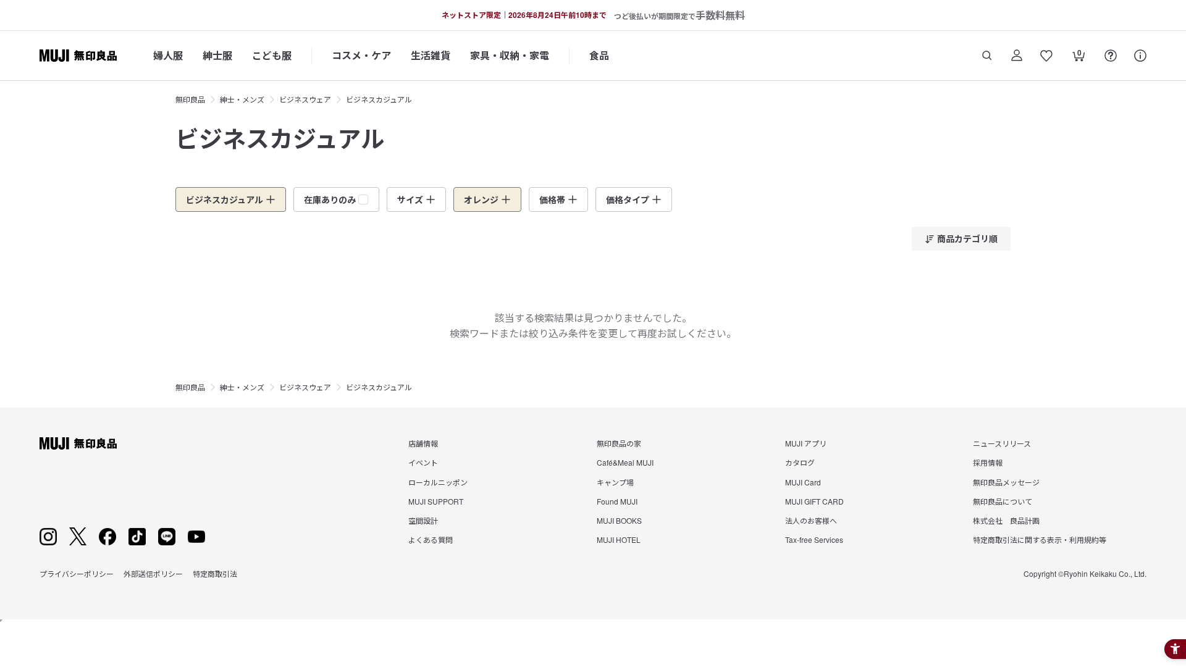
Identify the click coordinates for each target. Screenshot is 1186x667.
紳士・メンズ (242, 99)
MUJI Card (803, 482)
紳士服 (217, 55)
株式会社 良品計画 (1006, 520)
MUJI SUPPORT (435, 501)
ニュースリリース (1002, 443)
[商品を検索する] (987, 55)
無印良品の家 (619, 443)
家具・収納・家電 (509, 55)
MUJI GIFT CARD (814, 501)
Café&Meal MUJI (625, 462)
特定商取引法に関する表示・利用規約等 (1039, 539)
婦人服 (168, 55)
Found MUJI (617, 501)
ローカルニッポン (438, 482)
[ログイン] (1016, 55)
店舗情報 (423, 443)
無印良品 (190, 99)
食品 (599, 55)
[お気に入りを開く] (1046, 55)
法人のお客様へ (811, 520)
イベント (423, 462)
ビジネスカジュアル (379, 99)
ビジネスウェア (305, 99)
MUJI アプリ (805, 443)
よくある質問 (430, 539)
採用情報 (988, 462)
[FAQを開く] (1110, 55)
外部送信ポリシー (153, 573)
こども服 (272, 55)
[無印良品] (78, 443)
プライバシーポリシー (77, 573)
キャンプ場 (615, 482)
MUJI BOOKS (619, 520)
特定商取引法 (215, 573)
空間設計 (423, 520)
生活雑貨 (430, 55)
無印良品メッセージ (1006, 482)
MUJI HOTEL (619, 539)
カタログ (800, 462)
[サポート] (1140, 55)
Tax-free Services (814, 539)
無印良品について (1002, 501)
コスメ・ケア (361, 55)
